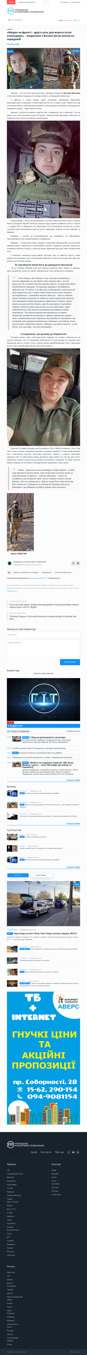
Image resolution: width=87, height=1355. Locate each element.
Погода (10, 1188)
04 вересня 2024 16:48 (35, 958)
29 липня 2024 (35, 565)
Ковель (10, 1303)
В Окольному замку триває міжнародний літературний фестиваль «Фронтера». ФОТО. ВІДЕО (44, 605)
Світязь (10, 1334)
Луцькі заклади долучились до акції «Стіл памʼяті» (41, 972)
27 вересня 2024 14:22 (35, 802)
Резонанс (10, 1251)
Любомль (11, 1317)
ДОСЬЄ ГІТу (18, 875)
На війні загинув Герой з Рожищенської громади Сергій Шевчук (39, 748)
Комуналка (11, 1181)
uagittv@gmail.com (12, 591)
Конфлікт (10, 1241)
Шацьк (9, 1344)
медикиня (46, 572)
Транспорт (11, 1255)
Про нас (59, 1152)
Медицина (11, 1244)
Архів (61, 20)
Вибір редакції (41, 875)
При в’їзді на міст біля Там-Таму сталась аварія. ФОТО (45, 933)
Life (8, 1170)
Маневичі (11, 1320)
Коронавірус (12, 1184)
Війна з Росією (12, 1202)
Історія (9, 1212)
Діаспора (10, 1177)
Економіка (55, 1184)
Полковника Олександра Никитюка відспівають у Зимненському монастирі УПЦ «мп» (48, 816)
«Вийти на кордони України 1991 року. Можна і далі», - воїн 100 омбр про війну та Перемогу (48, 765)
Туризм (9, 1199)
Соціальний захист (14, 1195)
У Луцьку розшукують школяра (30, 2)
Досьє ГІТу (11, 1209)
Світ (8, 1276)
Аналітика (68, 20)
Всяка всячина (13, 1230)
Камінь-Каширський (15, 1297)
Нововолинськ (13, 1324)
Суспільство (23, 791)
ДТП (8, 1237)
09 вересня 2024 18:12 (28, 930)
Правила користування (16, 1352)
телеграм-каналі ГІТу (39, 578)
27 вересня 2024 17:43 (31, 834)
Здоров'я (55, 1174)
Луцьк (21, 834)
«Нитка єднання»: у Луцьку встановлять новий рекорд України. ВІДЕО (53, 949)
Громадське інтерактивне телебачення (29, 562)
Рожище (22, 846)
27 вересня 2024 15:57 (33, 846)
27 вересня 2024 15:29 (35, 791)
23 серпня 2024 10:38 (33, 981)
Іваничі (10, 1293)
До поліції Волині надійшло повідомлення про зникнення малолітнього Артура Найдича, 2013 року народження (46, 741)
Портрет (10, 1248)
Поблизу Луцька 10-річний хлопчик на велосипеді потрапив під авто (42, 617)
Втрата (9, 1205)
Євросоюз (11, 1272)
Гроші (9, 1233)
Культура (22, 981)
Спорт (53, 1181)
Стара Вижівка (12, 1338)
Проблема (11, 1223)
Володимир (11, 1286)
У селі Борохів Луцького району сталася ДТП (34, 960)
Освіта (54, 1177)
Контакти (46, 1152)
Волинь (22, 857)
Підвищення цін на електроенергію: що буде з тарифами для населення (42, 757)
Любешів (10, 1313)
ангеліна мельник (63, 572)
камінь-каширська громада (25, 572)
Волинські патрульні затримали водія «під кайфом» (37, 753)
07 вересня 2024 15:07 (35, 946)
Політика (54, 1191)
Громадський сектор (15, 1174)
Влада (53, 1170)
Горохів (10, 1289)
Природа (10, 1192)
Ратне (9, 1327)
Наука (9, 1220)
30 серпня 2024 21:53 (35, 969)
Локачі (9, 1307)
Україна (10, 1279)
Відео (75, 20)
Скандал (10, 1227)
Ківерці (9, 1299)
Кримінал (10, 1216)
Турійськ (10, 1341)
